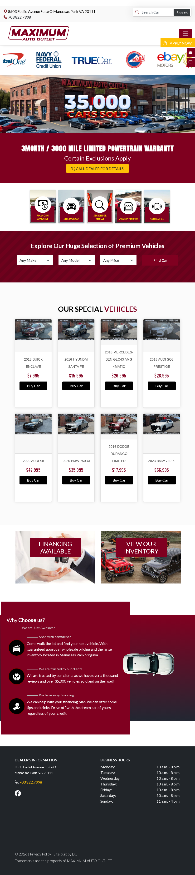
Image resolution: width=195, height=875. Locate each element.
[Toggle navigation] (185, 33)
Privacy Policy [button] (40, 854)
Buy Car (33, 385)
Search (182, 12)
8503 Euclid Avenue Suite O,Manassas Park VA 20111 (51, 11)
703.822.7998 (19, 17)
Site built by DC (65, 854)
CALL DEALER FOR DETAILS (99, 168)
